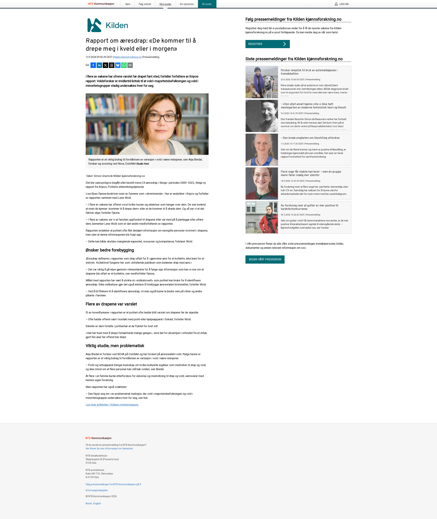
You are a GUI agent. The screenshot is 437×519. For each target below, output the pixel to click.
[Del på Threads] (111, 65)
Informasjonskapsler (97, 490)
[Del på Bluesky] (118, 65)
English (97, 503)
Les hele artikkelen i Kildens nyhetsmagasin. (112, 404)
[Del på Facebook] (93, 65)
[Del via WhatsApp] (124, 65)
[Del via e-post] (130, 65)
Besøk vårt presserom (265, 259)
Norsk (89, 503)
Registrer (255, 44)
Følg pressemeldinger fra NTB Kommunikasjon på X (113, 484)
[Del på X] (105, 65)
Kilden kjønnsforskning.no (128, 57)
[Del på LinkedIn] (99, 65)
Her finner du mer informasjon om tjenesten (109, 448)
